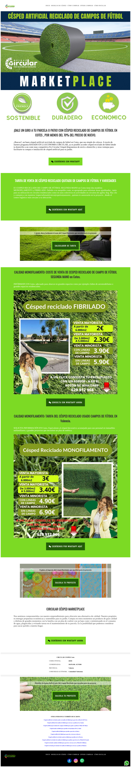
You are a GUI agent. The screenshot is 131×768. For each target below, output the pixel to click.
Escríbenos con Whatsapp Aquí (66, 209)
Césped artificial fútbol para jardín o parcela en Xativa (65, 731)
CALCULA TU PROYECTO (65, 582)
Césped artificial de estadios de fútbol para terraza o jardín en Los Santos (65, 722)
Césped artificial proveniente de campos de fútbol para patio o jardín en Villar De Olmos (65, 725)
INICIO (48, 5)
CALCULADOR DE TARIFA (65, 246)
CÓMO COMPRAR (73, 5)
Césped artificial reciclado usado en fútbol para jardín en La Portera (65, 737)
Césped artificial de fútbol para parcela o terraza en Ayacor (65, 734)
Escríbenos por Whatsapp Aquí (66, 546)
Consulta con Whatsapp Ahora (66, 402)
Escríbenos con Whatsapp (67, 161)
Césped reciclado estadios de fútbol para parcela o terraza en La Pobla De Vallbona (65, 742)
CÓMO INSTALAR (100, 5)
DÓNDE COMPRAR (86, 5)
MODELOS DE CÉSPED (58, 5)
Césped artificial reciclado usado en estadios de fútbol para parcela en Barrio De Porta (65, 720)
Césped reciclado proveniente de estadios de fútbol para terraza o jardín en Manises (65, 745)
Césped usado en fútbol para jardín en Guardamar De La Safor (65, 728)
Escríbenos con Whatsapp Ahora (66, 640)
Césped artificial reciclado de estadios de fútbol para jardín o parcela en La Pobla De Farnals (65, 740)
